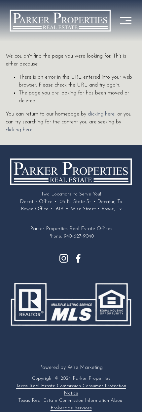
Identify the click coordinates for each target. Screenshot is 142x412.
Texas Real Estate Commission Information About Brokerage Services (71, 404)
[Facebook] (78, 258)
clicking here (101, 114)
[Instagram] (63, 258)
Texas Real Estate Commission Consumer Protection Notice (71, 390)
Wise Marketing (85, 367)
